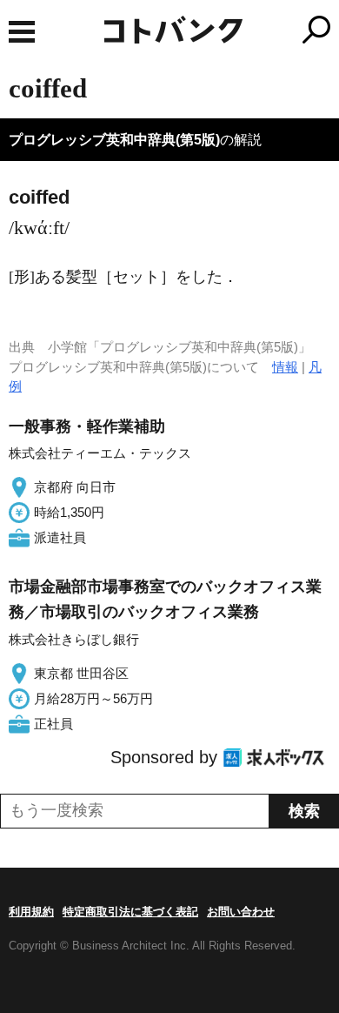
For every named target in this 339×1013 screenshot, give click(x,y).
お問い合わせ (241, 911)
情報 (285, 366)
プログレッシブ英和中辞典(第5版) (114, 139)
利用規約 (31, 911)
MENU (21, 31)
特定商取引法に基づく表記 (130, 911)
